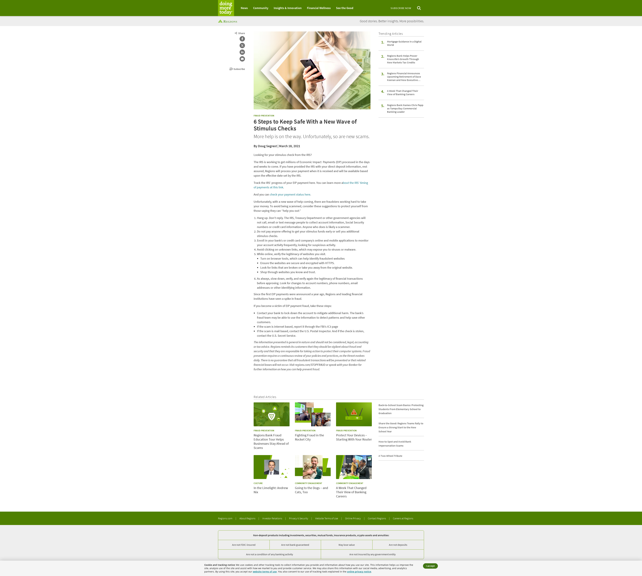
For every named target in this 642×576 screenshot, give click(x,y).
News (244, 8)
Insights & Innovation (288, 8)
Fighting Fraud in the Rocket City (309, 437)
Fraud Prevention (264, 115)
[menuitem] (244, 8)
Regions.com (225, 518)
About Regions (247, 518)
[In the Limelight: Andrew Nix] (271, 467)
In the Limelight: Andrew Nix (271, 490)
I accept (430, 565)
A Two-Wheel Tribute (390, 455)
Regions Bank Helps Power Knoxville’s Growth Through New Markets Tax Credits (403, 59)
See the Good (344, 8)
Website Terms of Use (327, 518)
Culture (258, 483)
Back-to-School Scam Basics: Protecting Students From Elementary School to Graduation (401, 409)
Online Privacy (353, 518)
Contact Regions (377, 518)
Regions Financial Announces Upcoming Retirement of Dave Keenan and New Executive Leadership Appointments (404, 77)
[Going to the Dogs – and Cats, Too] (313, 467)
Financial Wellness (319, 8)
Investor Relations (272, 518)
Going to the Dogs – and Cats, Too (311, 490)
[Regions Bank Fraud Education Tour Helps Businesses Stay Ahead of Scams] (271, 414)
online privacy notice (359, 571)
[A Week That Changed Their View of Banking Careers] (354, 467)
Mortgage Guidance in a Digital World (404, 43)
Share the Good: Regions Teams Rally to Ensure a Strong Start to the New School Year (401, 427)
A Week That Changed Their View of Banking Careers (402, 92)
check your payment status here (290, 194)
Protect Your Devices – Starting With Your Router (354, 437)
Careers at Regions (403, 518)
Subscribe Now (401, 8)
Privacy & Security (299, 518)
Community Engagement (308, 483)
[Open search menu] (419, 8)
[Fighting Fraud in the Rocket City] (313, 414)
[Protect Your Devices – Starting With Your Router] (354, 414)
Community (260, 8)
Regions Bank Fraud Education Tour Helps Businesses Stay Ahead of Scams (271, 441)
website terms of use (265, 571)
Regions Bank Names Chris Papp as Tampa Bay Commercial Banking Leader (405, 108)
